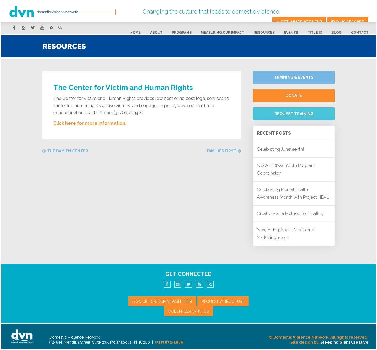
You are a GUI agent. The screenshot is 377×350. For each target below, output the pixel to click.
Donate (294, 95)
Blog (336, 33)
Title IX (314, 33)
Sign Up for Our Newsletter (162, 301)
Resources (264, 33)
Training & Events (294, 77)
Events (291, 33)
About (156, 33)
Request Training (294, 114)
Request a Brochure (223, 301)
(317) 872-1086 (169, 342)
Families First (221, 151)
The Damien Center (67, 151)
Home (135, 33)
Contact (359, 33)
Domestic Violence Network (73, 11)
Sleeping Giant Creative (344, 342)
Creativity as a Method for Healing (290, 213)
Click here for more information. (89, 123)
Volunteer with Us (188, 311)
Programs (182, 33)
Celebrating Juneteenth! (280, 149)
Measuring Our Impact (222, 33)
